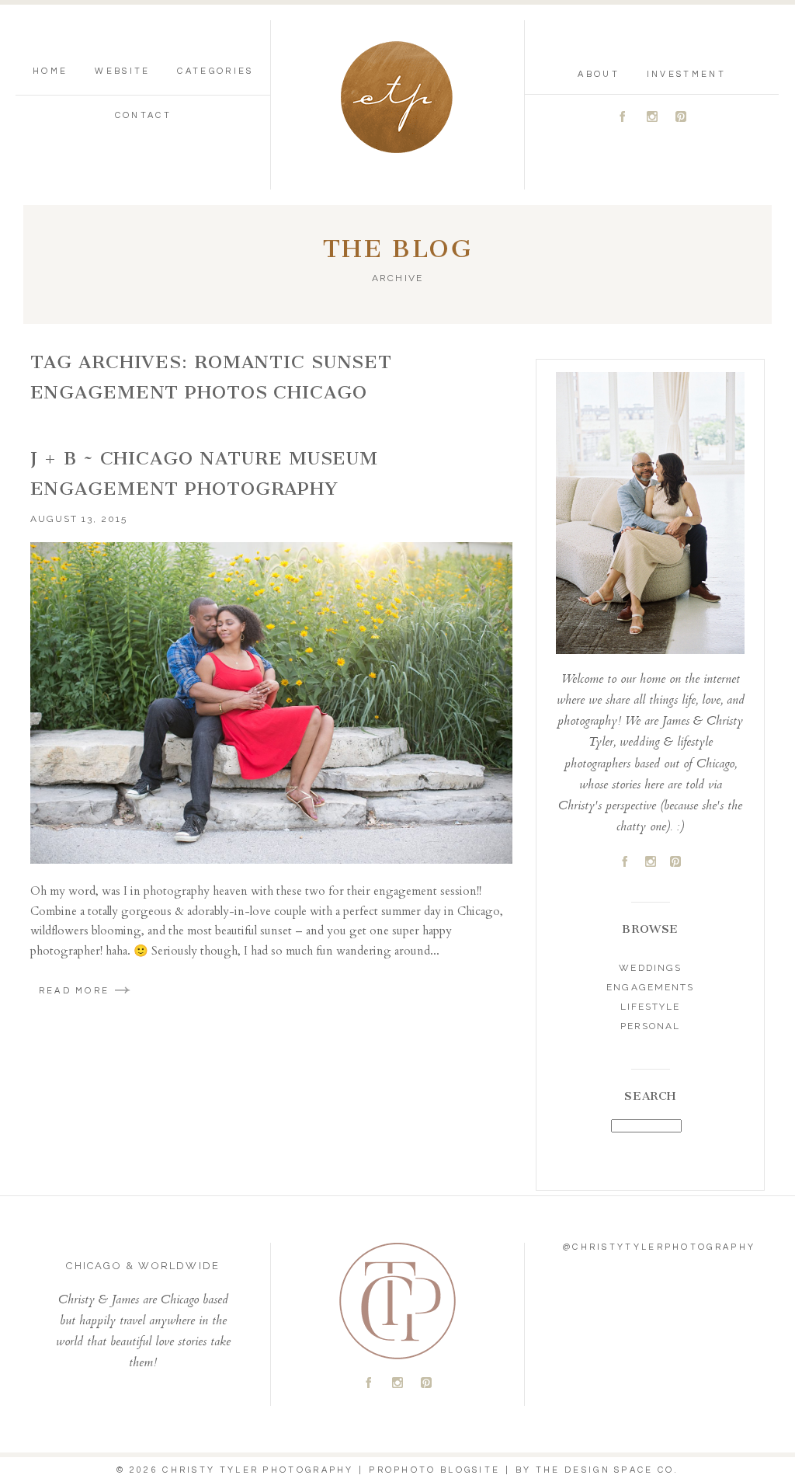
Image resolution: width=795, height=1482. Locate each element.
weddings (650, 967)
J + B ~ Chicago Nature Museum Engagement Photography (204, 473)
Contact (143, 115)
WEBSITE (122, 71)
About (599, 74)
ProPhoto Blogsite (434, 1470)
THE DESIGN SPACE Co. (607, 1470)
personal (650, 1026)
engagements (649, 987)
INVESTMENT (686, 74)
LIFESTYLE (650, 1006)
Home (50, 71)
